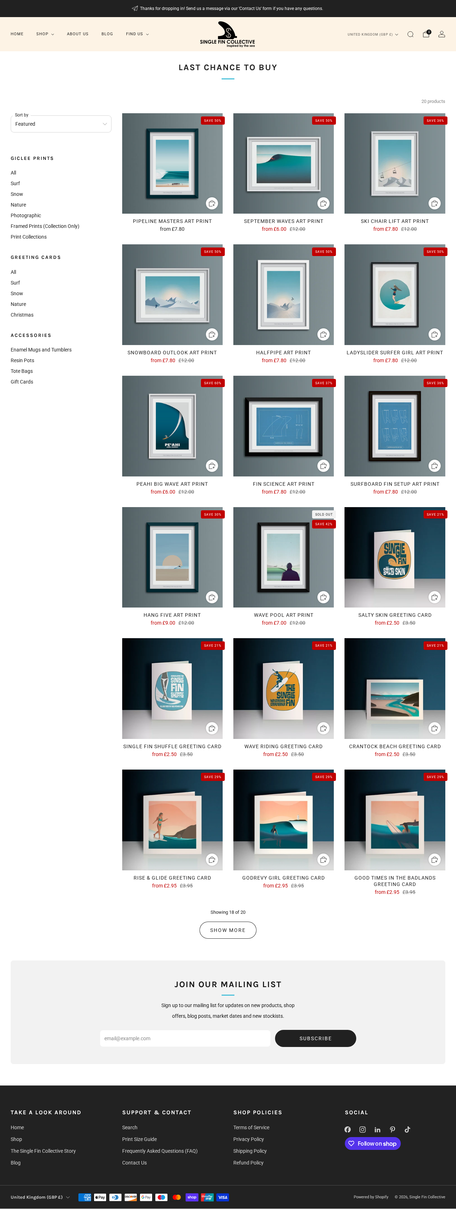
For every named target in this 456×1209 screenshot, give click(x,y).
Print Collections (29, 237)
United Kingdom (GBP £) (370, 34)
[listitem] (228, 8)
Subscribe (316, 1038)
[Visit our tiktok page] (407, 1129)
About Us (78, 34)
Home (17, 34)
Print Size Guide (139, 1139)
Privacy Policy (248, 1139)
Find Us (134, 34)
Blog (107, 34)
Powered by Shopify (371, 1197)
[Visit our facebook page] (347, 1129)
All (13, 173)
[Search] (410, 34)
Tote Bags (22, 371)
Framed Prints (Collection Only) (45, 226)
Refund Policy (248, 1163)
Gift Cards (22, 382)
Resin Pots (22, 360)
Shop (42, 34)
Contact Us (134, 1163)
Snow (17, 194)
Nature (18, 205)
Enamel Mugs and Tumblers (41, 350)
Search (130, 1127)
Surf (15, 183)
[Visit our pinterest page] (392, 1129)
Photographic (26, 215)
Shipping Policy (250, 1151)
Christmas (22, 315)
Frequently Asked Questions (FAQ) (160, 1151)
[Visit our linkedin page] (377, 1129)
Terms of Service (251, 1127)
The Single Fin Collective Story (43, 1151)
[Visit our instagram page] (362, 1129)
